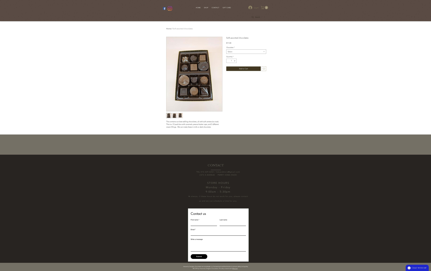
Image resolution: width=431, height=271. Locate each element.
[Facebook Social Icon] (164, 8)
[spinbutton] (231, 61)
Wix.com (235, 268)
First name (195, 220)
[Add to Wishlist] (264, 68)
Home (168, 29)
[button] (265, 7)
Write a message (197, 239)
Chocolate (230, 47)
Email (193, 229)
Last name (223, 220)
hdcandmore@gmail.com (228, 172)
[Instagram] (170, 8)
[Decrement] (228, 61)
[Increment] (234, 61)
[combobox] (246, 51)
